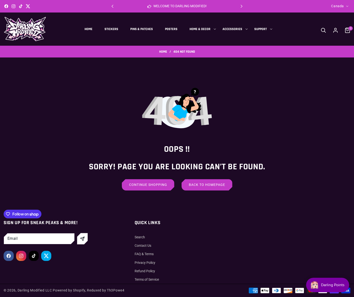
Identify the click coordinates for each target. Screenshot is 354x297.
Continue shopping (148, 185)
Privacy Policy (145, 263)
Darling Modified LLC (35, 290)
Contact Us (143, 245)
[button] (241, 6)
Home (163, 52)
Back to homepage (207, 185)
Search (140, 237)
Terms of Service (147, 279)
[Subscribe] (82, 238)
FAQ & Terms (144, 254)
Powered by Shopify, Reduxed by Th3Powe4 (88, 290)
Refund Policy (145, 271)
